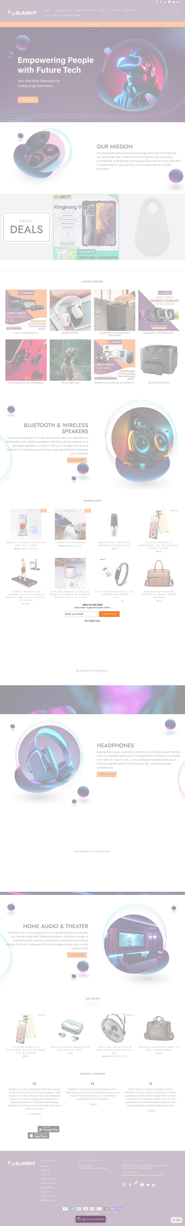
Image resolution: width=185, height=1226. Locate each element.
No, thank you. (92, 620)
